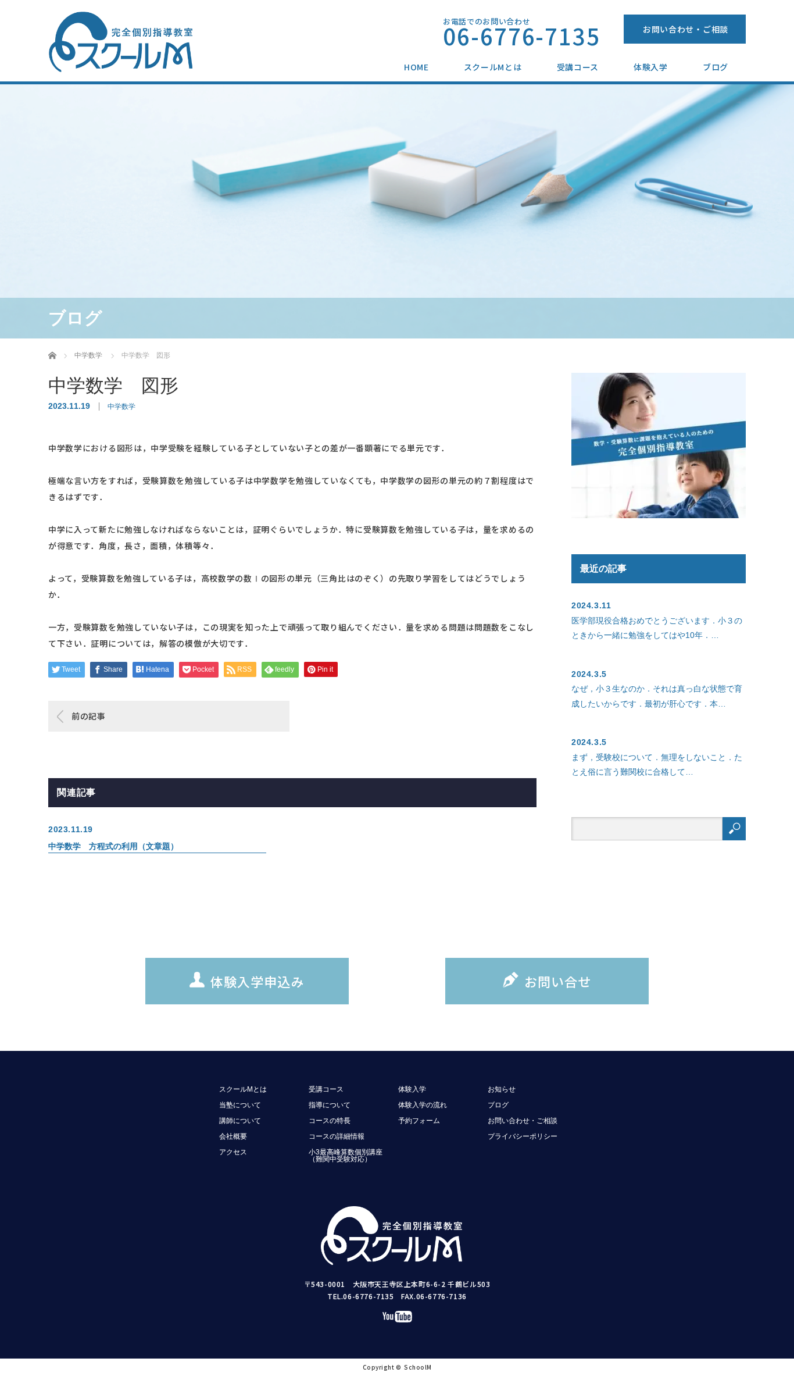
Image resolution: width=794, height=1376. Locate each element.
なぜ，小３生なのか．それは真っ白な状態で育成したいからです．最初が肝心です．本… (656, 696)
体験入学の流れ (422, 1104)
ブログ (715, 67)
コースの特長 (329, 1120)
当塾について (240, 1104)
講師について (240, 1120)
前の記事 (88, 716)
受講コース (578, 67)
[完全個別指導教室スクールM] (127, 42)
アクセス (233, 1152)
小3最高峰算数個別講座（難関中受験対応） (345, 1156)
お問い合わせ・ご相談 (685, 29)
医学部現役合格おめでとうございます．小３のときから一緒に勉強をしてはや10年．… (656, 628)
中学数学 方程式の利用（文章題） (113, 846)
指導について (329, 1104)
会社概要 (233, 1136)
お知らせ (502, 1089)
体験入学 (651, 67)
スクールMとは (493, 67)
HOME (416, 67)
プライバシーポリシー (522, 1136)
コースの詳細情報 (336, 1136)
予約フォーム (419, 1120)
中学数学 (121, 406)
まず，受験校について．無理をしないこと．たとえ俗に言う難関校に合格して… (656, 764)
